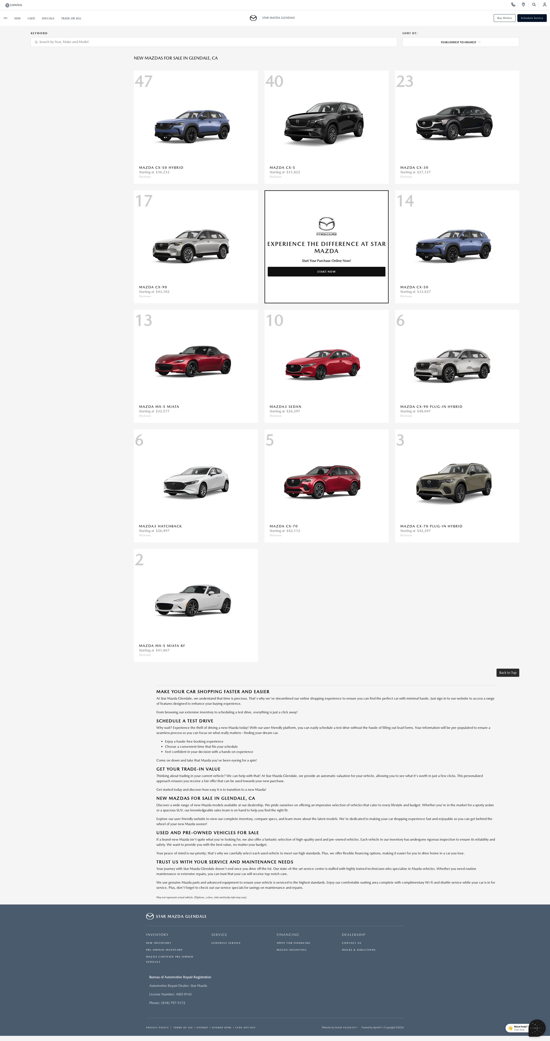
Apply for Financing (293, 943)
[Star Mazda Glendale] (255, 18)
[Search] (535, 5)
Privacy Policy (157, 1027)
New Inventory (158, 943)
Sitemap (202, 1027)
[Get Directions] (525, 5)
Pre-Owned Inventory (164, 950)
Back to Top (507, 673)
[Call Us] (514, 5)
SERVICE (219, 935)
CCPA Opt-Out (245, 1027)
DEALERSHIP (354, 935)
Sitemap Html (222, 1027)
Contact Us (352, 943)
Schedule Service (532, 18)
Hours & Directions (359, 950)
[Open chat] (537, 1028)
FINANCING (288, 935)
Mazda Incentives (292, 950)
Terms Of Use (183, 1027)
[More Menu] (5, 18)
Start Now (326, 271)
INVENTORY (157, 935)
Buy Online (504, 18)
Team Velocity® (346, 1027)
